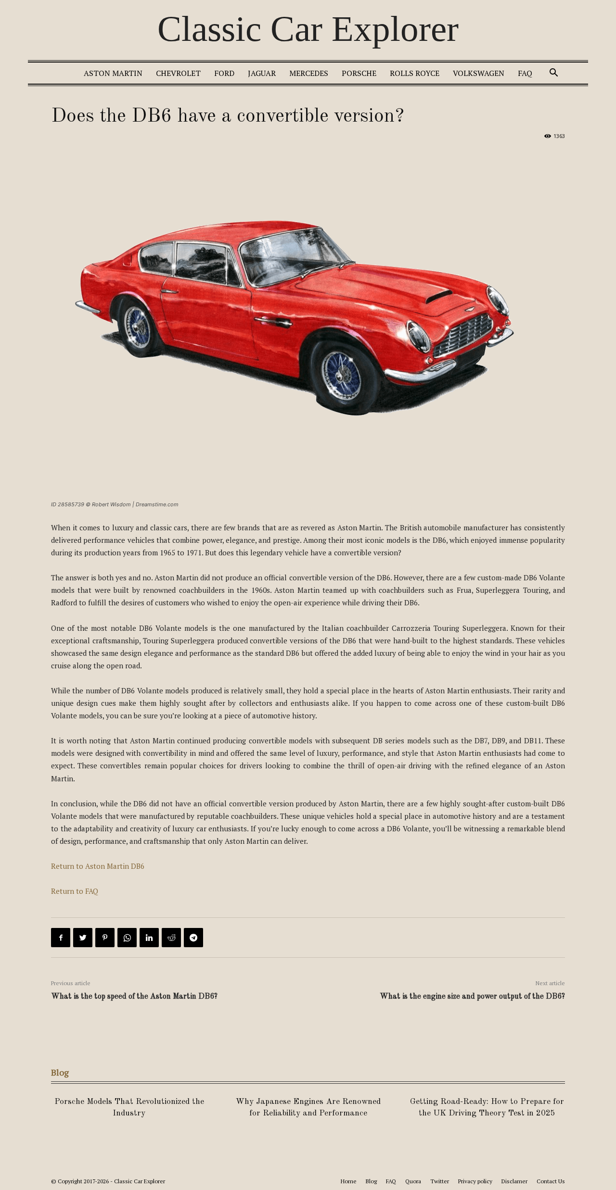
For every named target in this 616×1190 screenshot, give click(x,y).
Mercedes (308, 73)
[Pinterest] (105, 937)
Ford (224, 73)
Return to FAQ (74, 891)
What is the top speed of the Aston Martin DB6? (134, 997)
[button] (553, 73)
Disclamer (514, 1181)
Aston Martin (113, 73)
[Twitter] (82, 937)
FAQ (525, 73)
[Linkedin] (149, 937)
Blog (371, 1181)
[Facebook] (60, 937)
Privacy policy (475, 1181)
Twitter (439, 1181)
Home (349, 1181)
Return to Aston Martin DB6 (97, 866)
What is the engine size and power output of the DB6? (472, 997)
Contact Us (551, 1181)
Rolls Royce (414, 73)
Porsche (359, 73)
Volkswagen (478, 73)
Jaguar (262, 73)
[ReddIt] (171, 937)
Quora (413, 1181)
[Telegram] (193, 937)
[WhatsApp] (127, 937)
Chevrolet (178, 73)
